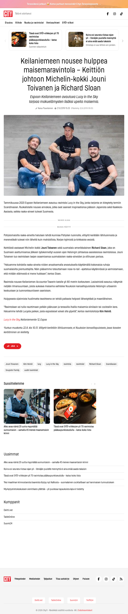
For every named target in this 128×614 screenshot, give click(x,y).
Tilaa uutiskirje (62, 579)
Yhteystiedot (20, 579)
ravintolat (80, 364)
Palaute (86, 579)
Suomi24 (8, 523)
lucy (39, 364)
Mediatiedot (34, 579)
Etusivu (9, 22)
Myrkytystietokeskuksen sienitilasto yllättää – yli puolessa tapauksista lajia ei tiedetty (44, 489)
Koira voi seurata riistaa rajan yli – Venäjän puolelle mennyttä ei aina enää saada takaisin (45, 469)
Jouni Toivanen (12, 364)
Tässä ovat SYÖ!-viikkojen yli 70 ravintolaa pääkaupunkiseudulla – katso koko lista (42, 475)
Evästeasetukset (85, 610)
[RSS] (121, 579)
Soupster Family (12, 370)
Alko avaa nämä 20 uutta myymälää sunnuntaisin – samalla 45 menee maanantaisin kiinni (46, 462)
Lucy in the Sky (12, 319)
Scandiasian (111, 364)
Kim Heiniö (28, 364)
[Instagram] (114, 14)
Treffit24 (89, 600)
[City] (7, 579)
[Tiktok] (121, 14)
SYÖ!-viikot (68, 22)
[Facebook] (108, 14)
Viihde (18, 22)
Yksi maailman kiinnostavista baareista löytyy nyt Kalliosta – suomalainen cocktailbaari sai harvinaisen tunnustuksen (59, 482)
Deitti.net (8, 510)
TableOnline (9, 517)
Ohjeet (76, 579)
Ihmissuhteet (53, 22)
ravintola (67, 364)
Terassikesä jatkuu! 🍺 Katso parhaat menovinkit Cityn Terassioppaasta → (64, 4)
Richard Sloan (95, 364)
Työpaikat (48, 579)
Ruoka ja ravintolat (34, 22)
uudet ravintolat (31, 370)
